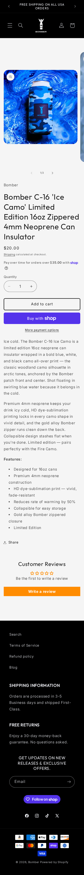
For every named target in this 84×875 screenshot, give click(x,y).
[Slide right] (52, 173)
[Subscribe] (69, 782)
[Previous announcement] (9, 6)
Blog (13, 667)
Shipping (9, 254)
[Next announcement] (75, 6)
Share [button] (13, 542)
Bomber (33, 862)
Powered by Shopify (54, 862)
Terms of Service (24, 645)
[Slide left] (31, 173)
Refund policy (21, 656)
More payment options (42, 330)
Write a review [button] (42, 591)
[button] (9, 25)
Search (15, 634)
